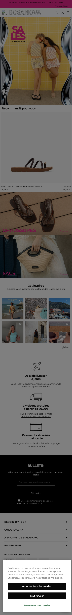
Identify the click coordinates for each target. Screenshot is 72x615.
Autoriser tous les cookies (36, 586)
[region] (37, 586)
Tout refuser (37, 595)
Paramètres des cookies (36, 605)
